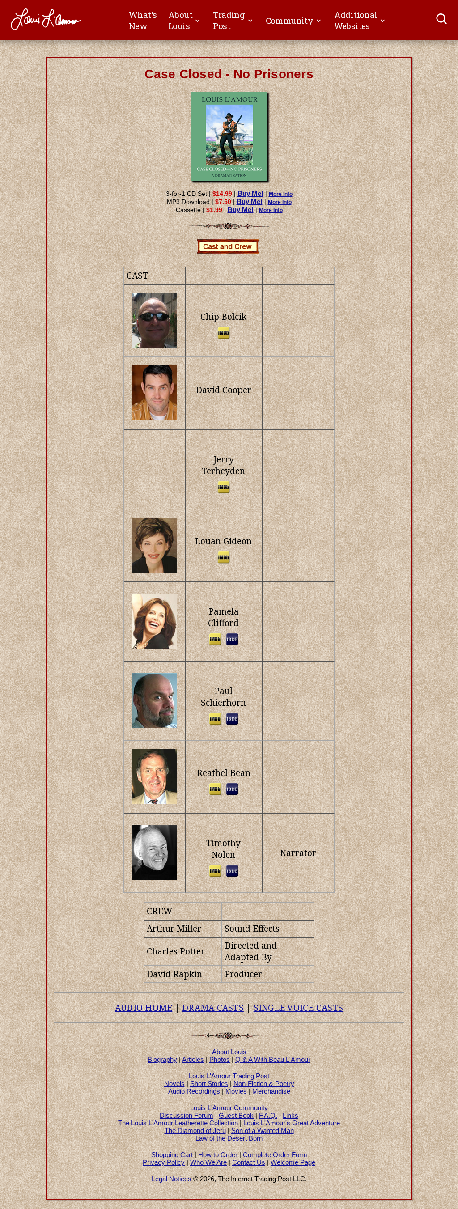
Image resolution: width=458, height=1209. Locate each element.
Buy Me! (250, 193)
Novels (174, 1083)
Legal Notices (171, 1179)
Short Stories (209, 1083)
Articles (193, 1059)
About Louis (229, 1052)
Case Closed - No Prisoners (229, 74)
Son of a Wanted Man (262, 1130)
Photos (219, 1059)
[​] (442, 20)
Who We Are (208, 1162)
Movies (236, 1091)
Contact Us (248, 1162)
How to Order (217, 1154)
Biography (162, 1059)
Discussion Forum (186, 1115)
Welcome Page (293, 1162)
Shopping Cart (172, 1154)
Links (290, 1115)
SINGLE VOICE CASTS (299, 1008)
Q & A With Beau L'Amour (272, 1059)
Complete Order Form (275, 1154)
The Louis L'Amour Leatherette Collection (178, 1123)
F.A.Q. (268, 1115)
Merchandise (271, 1091)
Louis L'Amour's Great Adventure (291, 1123)
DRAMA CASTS (213, 1008)
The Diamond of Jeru (195, 1130)
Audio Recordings (194, 1091)
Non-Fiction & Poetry (263, 1083)
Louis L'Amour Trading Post (229, 1076)
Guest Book (236, 1115)
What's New (143, 20)
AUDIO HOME (144, 1008)
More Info (281, 194)
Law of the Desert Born (229, 1138)
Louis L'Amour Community (229, 1107)
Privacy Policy (164, 1162)
